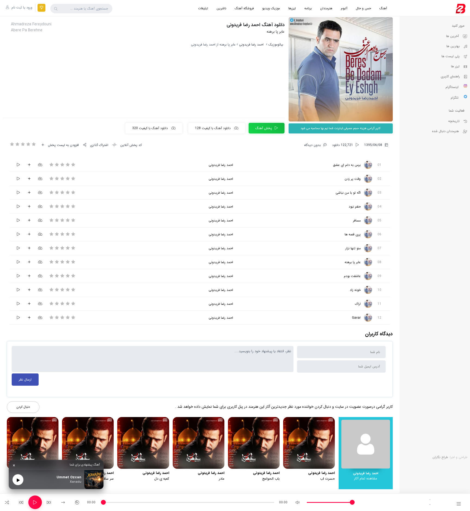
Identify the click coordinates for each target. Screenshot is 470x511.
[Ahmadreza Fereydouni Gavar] (368, 318)
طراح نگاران (440, 457)
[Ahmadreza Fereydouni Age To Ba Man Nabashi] (368, 192)
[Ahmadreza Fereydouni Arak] (368, 304)
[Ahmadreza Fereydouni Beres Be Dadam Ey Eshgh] (368, 165)
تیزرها (292, 8)
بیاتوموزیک (275, 44)
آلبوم (344, 8)
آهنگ (383, 8)
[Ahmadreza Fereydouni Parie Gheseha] (368, 234)
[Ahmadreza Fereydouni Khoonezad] (368, 290)
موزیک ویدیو (271, 8)
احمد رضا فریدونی (251, 44)
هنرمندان (326, 8)
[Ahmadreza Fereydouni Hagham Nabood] (368, 206)
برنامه (308, 8)
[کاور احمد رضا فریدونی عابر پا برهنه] (341, 69)
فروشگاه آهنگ (244, 8)
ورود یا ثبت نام (21, 7)
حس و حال (363, 8)
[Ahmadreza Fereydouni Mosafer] (368, 220)
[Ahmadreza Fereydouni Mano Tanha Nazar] (368, 248)
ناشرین (221, 8)
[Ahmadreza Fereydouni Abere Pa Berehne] (368, 262)
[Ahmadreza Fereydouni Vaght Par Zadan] (368, 179)
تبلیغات (203, 8)
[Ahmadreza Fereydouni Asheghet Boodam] (368, 276)
